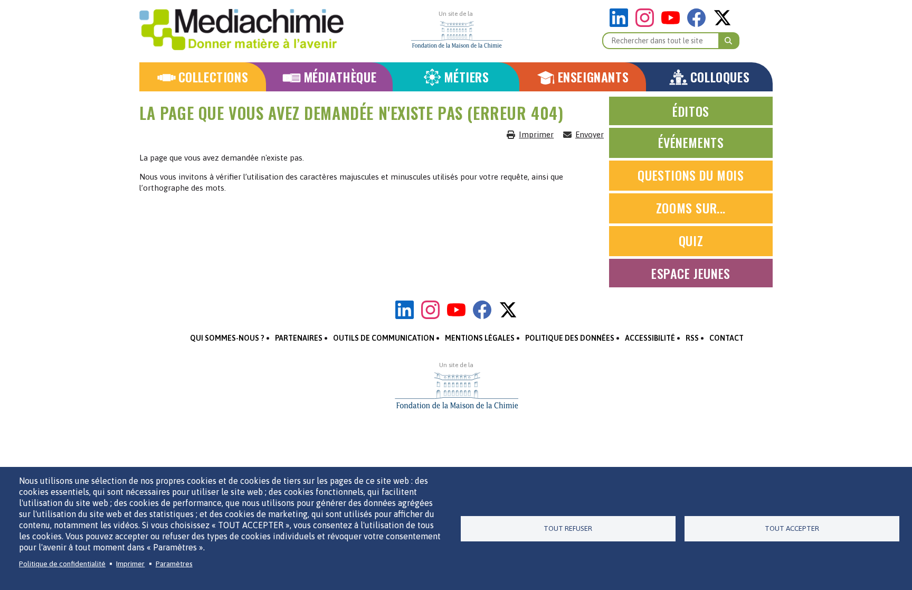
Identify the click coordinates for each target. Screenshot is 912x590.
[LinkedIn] (621, 24)
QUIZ (691, 240)
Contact (726, 338)
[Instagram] (647, 24)
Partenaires (298, 338)
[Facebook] (699, 24)
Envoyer (589, 134)
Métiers (466, 77)
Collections (213, 77)
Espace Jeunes (690, 273)
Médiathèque (340, 77)
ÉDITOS (690, 111)
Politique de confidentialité (62, 563)
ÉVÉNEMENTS (691, 142)
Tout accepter (792, 528)
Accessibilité (650, 338)
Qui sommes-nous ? (227, 338)
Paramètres (174, 563)
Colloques (719, 77)
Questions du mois (691, 174)
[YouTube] (673, 24)
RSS (692, 338)
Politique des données (569, 338)
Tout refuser (568, 528)
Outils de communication (383, 338)
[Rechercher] (728, 40)
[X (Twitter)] (722, 24)
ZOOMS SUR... (691, 207)
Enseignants (593, 77)
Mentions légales (480, 338)
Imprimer (536, 134)
